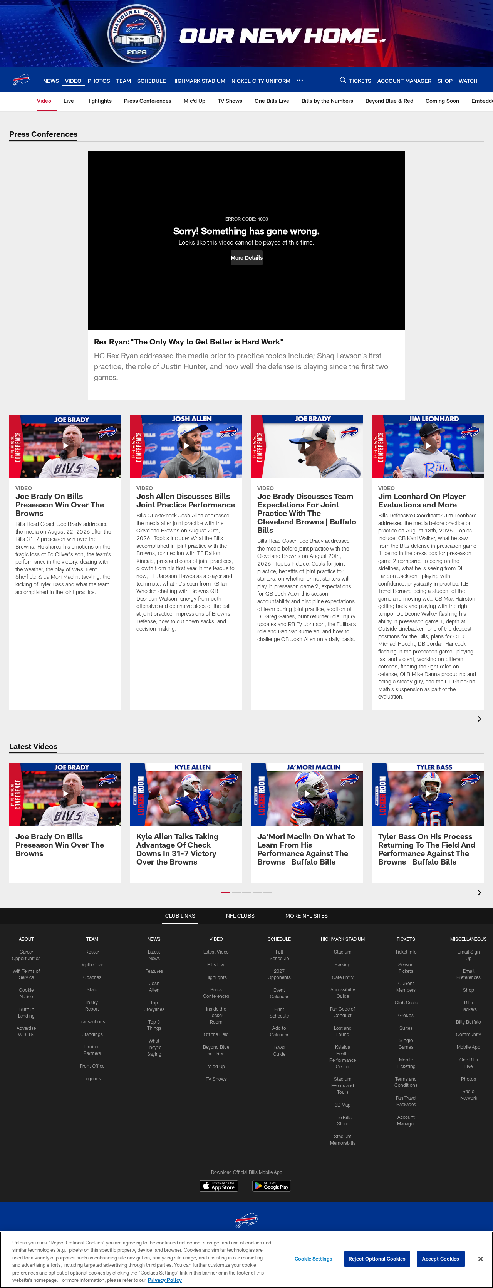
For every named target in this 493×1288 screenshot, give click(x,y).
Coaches (92, 977)
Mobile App (468, 1047)
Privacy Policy (165, 1280)
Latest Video (216, 951)
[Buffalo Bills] (246, 1221)
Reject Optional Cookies (377, 1259)
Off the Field (216, 1034)
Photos (468, 1078)
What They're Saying (154, 1047)
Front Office (92, 1065)
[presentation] (481, 720)
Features (154, 971)
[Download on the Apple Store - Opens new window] (219, 1186)
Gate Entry (343, 977)
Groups (406, 1015)
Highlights (216, 977)
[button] (247, 257)
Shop (468, 989)
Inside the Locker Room (216, 1015)
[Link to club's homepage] (21, 80)
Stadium (343, 951)
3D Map (342, 1104)
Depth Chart (92, 964)
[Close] (480, 1259)
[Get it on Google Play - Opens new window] (272, 1189)
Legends (92, 1078)
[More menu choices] (300, 80)
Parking (342, 964)
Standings (92, 1034)
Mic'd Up (216, 1066)
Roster (92, 951)
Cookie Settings (313, 1259)
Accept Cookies (440, 1259)
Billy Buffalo (468, 1021)
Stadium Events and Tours (342, 1085)
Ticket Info (406, 951)
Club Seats (406, 1002)
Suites (406, 1028)
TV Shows (216, 1078)
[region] (246, 1259)
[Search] (343, 80)
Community (468, 1034)
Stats (92, 989)
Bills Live (216, 964)
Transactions (92, 1021)
